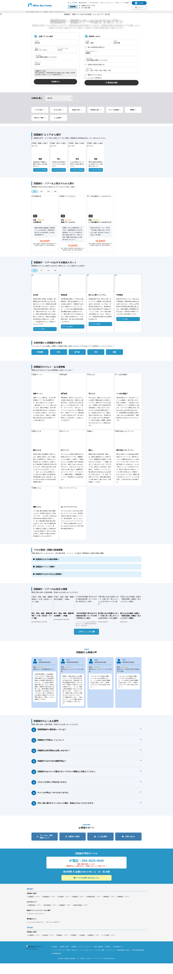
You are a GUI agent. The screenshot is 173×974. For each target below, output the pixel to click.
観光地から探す (76, 109)
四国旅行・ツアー (78, 896)
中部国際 (40, 352)
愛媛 (35, 191)
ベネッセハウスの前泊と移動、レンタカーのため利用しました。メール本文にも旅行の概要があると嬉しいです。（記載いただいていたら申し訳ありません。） (100, 681)
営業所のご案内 (74, 836)
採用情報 (74, 946)
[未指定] (66, 49)
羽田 (95, 352)
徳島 (55, 191)
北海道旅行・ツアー (49, 896)
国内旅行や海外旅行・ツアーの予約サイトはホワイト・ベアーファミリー (84, 958)
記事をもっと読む (85, 632)
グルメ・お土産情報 (114, 109)
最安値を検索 (112, 82)
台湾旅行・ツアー (34, 935)
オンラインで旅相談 (123, 2)
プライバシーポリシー (85, 946)
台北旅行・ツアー (48, 935)
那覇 (114, 352)
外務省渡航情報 (56, 953)
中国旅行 (74, 935)
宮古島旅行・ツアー (50, 905)
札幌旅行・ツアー (65, 905)
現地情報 (132, 109)
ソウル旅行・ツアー (109, 935)
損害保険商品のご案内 (123, 950)
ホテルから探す (57, 109)
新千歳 (77, 352)
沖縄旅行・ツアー (34, 896)
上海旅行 (82, 935)
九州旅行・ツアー (63, 896)
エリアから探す (39, 109)
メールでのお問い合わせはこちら (87, 878)
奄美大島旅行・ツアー (81, 905)
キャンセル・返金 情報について (46, 836)
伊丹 (58, 352)
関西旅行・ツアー (123, 896)
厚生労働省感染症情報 (138, 950)
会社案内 (54, 946)
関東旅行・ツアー (109, 896)
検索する (56, 81)
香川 (41, 191)
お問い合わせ (95, 2)
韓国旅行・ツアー (94, 935)
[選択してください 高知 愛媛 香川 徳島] (44, 49)
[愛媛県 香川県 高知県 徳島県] (111, 52)
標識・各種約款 (99, 946)
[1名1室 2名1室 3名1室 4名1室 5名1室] (44, 63)
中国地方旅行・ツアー (94, 896)
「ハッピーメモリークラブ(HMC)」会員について (65, 950)
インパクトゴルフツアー (36, 922)
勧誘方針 (108, 946)
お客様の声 (84, 2)
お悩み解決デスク (118, 946)
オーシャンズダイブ (53, 922)
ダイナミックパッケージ (36, 913)
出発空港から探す (94, 109)
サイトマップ (110, 950)
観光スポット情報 (38, 117)
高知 (48, 191)
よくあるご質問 (100, 950)
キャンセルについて (108, 2)
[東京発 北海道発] (55, 42)
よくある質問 (73, 2)
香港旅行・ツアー (62, 935)
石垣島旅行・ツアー (34, 905)
